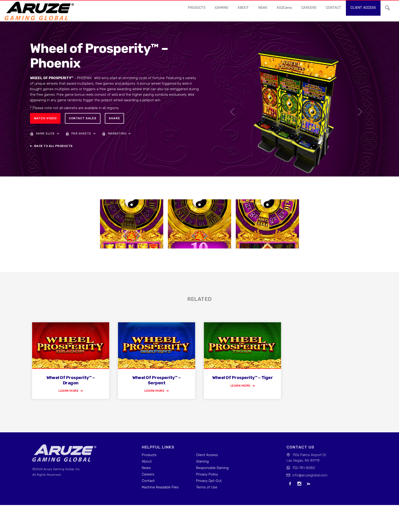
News (146, 468)
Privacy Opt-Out (209, 481)
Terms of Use (206, 487)
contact (333, 8)
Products (197, 8)
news (262, 8)
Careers (148, 474)
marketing (117, 133)
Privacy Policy (207, 474)
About (243, 8)
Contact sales (83, 118)
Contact (148, 481)
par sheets (81, 133)
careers (309, 8)
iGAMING (221, 8)
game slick (45, 133)
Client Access (207, 455)
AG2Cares (284, 8)
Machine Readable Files (160, 487)
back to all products (53, 146)
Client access (363, 8)
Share (114, 118)
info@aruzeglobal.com (309, 475)
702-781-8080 (303, 468)
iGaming (202, 461)
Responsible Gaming (212, 468)
